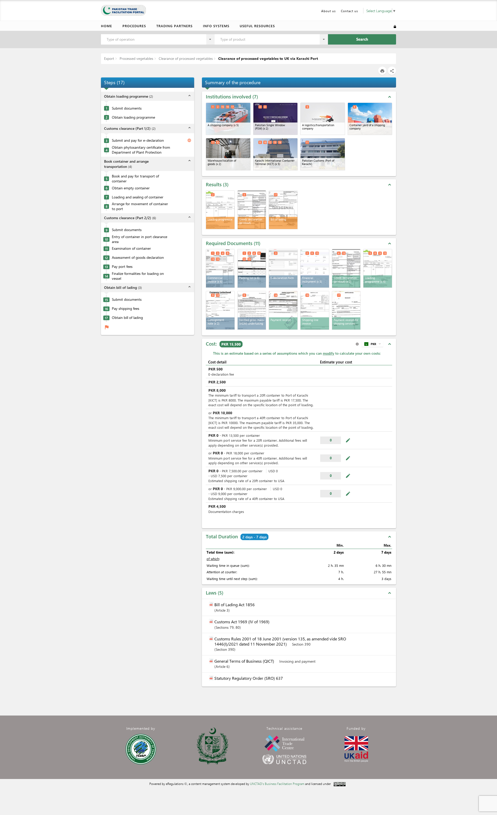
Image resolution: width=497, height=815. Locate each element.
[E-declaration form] (283, 268)
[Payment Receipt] (283, 310)
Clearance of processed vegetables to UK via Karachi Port (267, 58)
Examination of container (131, 248)
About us (328, 11)
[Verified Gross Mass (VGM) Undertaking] (251, 310)
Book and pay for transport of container (135, 178)
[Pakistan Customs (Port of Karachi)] (322, 154)
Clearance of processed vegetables (185, 58)
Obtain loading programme (133, 117)
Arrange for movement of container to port (140, 206)
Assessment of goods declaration (138, 257)
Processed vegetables (136, 58)
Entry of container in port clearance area (139, 239)
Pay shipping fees (125, 308)
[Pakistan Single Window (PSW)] (275, 119)
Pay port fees (122, 266)
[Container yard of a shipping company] (370, 119)
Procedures (134, 26)
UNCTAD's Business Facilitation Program (277, 784)
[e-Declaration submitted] (346, 268)
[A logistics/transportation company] (322, 119)
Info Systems (216, 26)
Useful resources (257, 26)
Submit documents (127, 108)
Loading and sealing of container (137, 197)
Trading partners (174, 26)
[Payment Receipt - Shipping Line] (346, 310)
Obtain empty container (131, 187)
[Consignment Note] (220, 310)
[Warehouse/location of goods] (228, 154)
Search (362, 39)
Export (109, 58)
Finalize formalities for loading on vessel (138, 276)
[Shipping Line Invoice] (314, 310)
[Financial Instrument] (314, 268)
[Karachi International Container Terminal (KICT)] (275, 154)
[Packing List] (251, 268)
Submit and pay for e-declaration (138, 140)
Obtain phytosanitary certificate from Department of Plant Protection (141, 149)
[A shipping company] (228, 119)
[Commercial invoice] (220, 268)
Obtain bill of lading (127, 317)
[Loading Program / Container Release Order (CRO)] (377, 268)
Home (106, 26)
